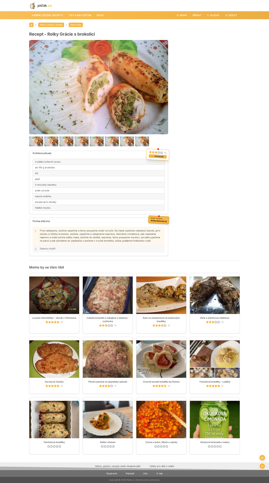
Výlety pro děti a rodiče (161, 466)
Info (145, 473)
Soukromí (111, 473)
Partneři (130, 473)
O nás (159, 473)
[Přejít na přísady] (262, 457)
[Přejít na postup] (262, 466)
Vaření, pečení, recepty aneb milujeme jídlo (118, 466)
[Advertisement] (206, 51)
